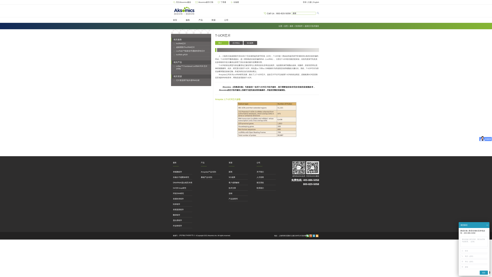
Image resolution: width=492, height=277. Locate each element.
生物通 (236, 2)
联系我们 (260, 188)
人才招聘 (260, 177)
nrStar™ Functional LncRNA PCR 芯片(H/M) (191, 67)
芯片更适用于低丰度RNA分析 (188, 80)
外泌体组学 (177, 226)
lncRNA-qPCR (182, 55)
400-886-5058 (311, 180)
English (316, 2)
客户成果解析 (234, 183)
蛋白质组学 (177, 220)
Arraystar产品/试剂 (208, 172)
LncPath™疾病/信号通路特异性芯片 (190, 51)
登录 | (305, 2)
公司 (226, 20)
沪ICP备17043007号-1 (187, 235)
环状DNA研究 (178, 193)
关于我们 (260, 172)
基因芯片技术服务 (312, 26)
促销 (230, 193)
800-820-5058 (311, 184)
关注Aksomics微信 (183, 2)
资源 (213, 20)
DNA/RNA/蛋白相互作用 (182, 183)
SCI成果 (232, 177)
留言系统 (260, 183)
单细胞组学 (177, 172)
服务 (188, 20)
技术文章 (232, 188)
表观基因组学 (178, 210)
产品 (201, 20)
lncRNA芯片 (181, 43)
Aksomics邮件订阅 (206, 2)
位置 (280, 26)
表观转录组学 (178, 199)
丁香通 (223, 2)
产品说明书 (233, 199)
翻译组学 (176, 215)
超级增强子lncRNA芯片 (185, 47)
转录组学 (299, 26)
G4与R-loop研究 (179, 188)
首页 (175, 20)
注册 (310, 2)
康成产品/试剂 (206, 177)
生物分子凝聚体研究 (181, 177)
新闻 (230, 172)
